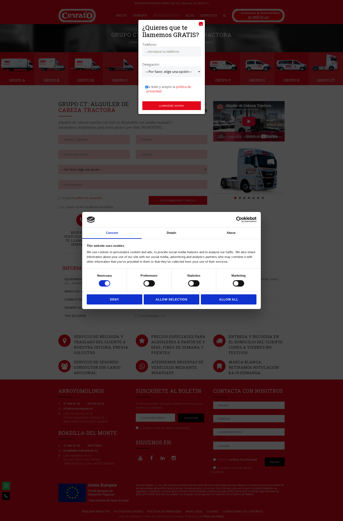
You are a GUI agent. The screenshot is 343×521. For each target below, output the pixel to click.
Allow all (228, 299)
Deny (114, 299)
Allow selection (171, 299)
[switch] (149, 283)
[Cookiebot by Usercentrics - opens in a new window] (239, 219)
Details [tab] (171, 232)
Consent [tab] (112, 232)
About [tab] (231, 232)
